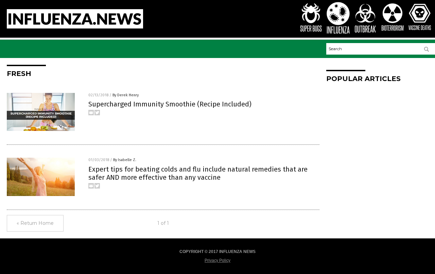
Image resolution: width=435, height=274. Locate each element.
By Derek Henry (125, 95)
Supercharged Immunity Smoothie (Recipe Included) (169, 104)
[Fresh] (75, 27)
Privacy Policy (217, 260)
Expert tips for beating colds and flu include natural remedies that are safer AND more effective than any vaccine (198, 173)
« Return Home (35, 223)
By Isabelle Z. (124, 160)
